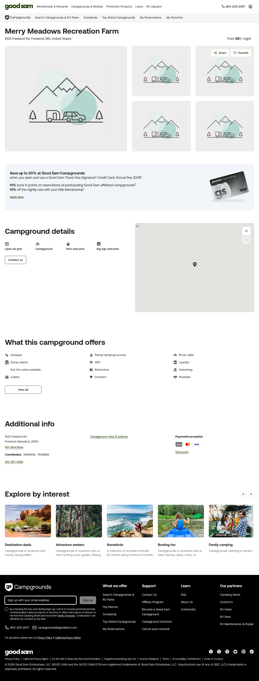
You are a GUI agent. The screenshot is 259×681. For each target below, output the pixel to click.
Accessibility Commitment (187, 659)
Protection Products (119, 6)
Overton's (226, 602)
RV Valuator (154, 6)
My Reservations (151, 17)
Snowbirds (90, 17)
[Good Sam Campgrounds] (28, 587)
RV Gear (225, 616)
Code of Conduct (213, 659)
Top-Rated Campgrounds (118, 17)
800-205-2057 (19, 627)
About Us (187, 602)
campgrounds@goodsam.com (57, 627)
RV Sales (226, 609)
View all (23, 389)
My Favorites (174, 17)
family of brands (66, 615)
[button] (17, 197)
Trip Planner (110, 607)
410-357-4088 (14, 462)
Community (188, 609)
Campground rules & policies (109, 436)
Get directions (14, 447)
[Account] (250, 6)
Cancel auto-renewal (155, 629)
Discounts (181, 452)
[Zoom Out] (246, 239)
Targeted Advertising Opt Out (120, 659)
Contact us (15, 260)
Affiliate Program (152, 602)
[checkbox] (6, 609)
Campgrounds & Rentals (87, 6)
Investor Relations (149, 659)
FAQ (183, 594)
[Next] (251, 494)
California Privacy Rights (68, 637)
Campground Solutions (157, 621)
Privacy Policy (45, 637)
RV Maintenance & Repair (237, 624)
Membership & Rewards (52, 6)
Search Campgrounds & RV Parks (57, 17)
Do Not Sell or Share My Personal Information (76, 659)
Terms (165, 659)
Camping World (230, 594)
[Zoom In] (246, 230)
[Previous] (243, 494)
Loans (139, 6)
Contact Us (149, 594)
